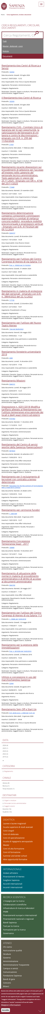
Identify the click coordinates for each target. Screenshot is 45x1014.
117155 (11, 300)
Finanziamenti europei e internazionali (20, 915)
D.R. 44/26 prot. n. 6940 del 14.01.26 (22, 713)
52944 (11, 683)
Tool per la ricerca (11, 926)
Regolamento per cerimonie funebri (21, 509)
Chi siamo (7, 947)
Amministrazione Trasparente (16, 965)
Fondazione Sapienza (12, 975)
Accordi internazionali (12, 883)
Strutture (7, 954)
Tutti (5, 41)
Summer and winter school (15, 856)
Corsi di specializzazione (13, 838)
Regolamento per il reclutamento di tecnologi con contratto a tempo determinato (21, 479)
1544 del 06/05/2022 (16, 329)
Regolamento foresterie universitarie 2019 (21, 353)
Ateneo (7, 943)
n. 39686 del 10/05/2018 (17, 619)
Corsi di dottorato (11, 834)
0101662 (12, 419)
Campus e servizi (10, 968)
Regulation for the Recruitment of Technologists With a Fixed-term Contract (22, 486)
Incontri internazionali (12, 887)
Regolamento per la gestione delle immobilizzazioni (20, 646)
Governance (8, 933)
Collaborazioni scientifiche (14, 904)
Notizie (6, 51)
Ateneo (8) (6, 783)
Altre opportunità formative (15, 859)
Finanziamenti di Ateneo (13, 876)
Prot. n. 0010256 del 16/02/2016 (20, 651)
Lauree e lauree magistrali (14, 823)
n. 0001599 (13, 514)
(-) (3, 771)
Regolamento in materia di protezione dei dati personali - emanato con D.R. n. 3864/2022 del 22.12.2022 (22, 293)
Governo (7, 957)
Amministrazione (10, 961)
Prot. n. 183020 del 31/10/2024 (20, 265)
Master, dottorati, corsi (13, 46)
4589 (11, 358)
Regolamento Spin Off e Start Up (19, 709)
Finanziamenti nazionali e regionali (18, 919)
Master (6, 845)
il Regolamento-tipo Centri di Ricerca (21, 97)
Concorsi (7, 982)
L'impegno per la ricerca (13, 901)
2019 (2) (5, 757)
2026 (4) (5, 745)
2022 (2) (5, 754)
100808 (11, 548)
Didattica (8, 819)
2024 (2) (5, 751)
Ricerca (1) (6, 786)
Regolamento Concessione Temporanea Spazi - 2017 (16, 542)
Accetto (5, 1010)
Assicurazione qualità (12, 950)
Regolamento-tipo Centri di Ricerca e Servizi (21, 67)
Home (3, 15)
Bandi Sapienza (10, 922)
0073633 (12, 451)
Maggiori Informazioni (11, 1005)
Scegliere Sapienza (11, 880)
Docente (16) (7, 809)
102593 (11, 101)
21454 (11, 145)
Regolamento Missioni (13, 380)
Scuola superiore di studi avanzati (18, 827)
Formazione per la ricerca (14, 929)
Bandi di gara (9, 979)
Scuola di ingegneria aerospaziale (18, 841)
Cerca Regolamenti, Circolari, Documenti (21, 26)
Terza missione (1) (8, 789)
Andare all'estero (10, 873)
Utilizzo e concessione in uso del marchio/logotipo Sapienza (19, 678)
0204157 (12, 233)
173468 (11, 187)
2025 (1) (5, 748)
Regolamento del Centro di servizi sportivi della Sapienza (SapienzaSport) (22, 446)
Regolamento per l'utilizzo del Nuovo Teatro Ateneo (21, 324)
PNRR (5, 911)
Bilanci (6, 986)
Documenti (7, 56)
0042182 (12, 585)
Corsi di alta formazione (13, 848)
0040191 (12, 384)
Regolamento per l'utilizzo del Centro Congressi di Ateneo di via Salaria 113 (22, 260)
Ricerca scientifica (14, 897)
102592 (11, 72)
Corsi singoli (8, 830)
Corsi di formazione (11, 852)
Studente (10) (7, 812)
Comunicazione (10, 972)
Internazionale (12, 869)
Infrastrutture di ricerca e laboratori (18, 908)
